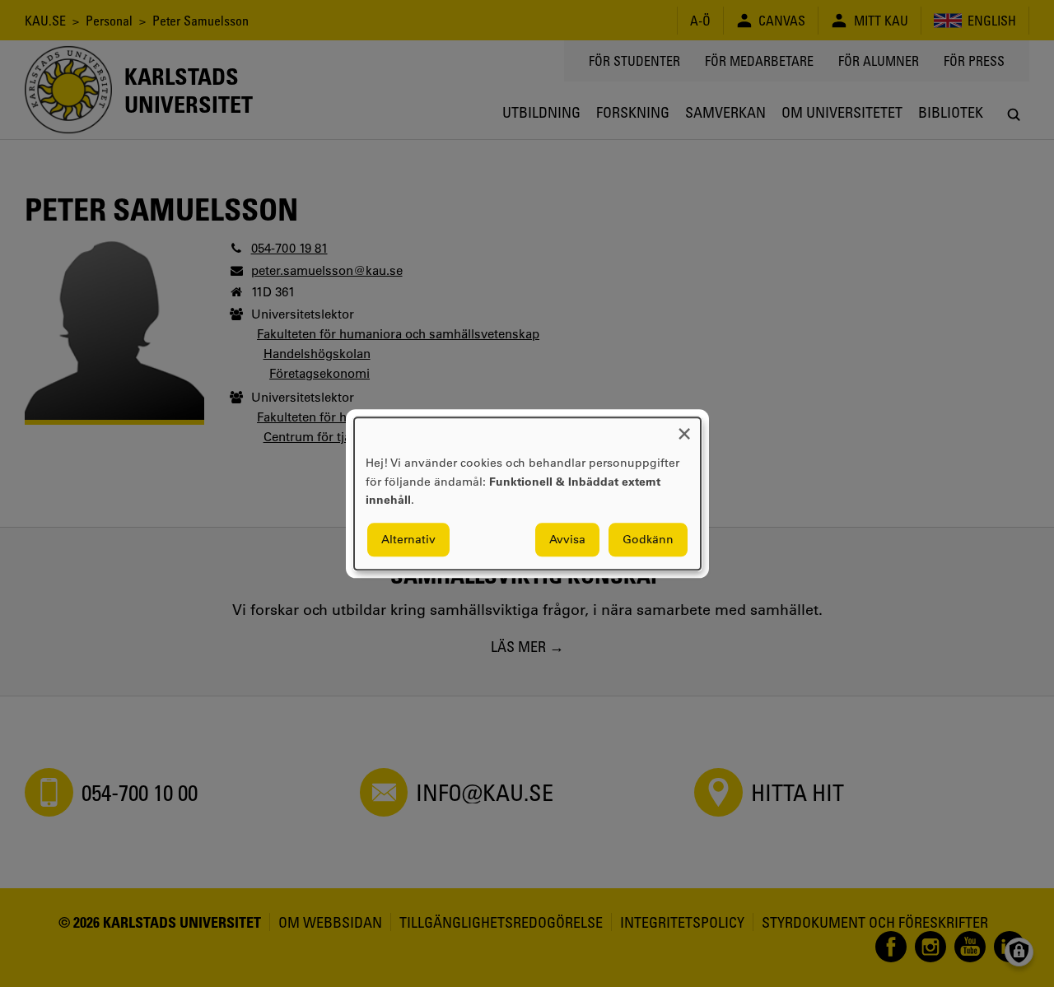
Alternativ (408, 539)
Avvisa (567, 539)
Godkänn (648, 539)
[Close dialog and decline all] (684, 427)
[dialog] (527, 493)
